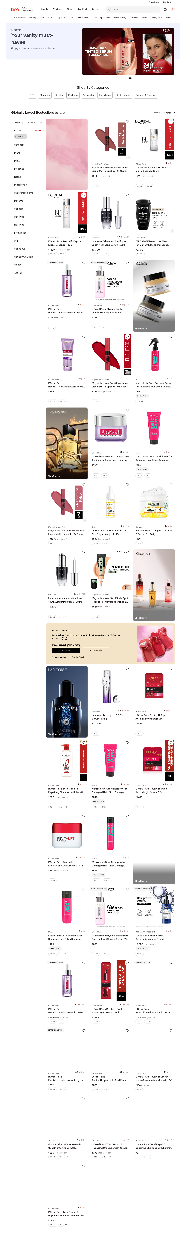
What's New (19, 18)
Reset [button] (38, 130)
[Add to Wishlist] (127, 121)
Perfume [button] (73, 95)
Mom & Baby (120, 18)
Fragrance (60, 18)
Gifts (168, 18)
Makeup (33, 18)
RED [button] (32, 95)
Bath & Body (82, 18)
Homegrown (156, 18)
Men (71, 18)
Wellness (134, 18)
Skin (42, 18)
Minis (144, 18)
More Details (96, 650)
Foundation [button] (105, 95)
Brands (44, 9)
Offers (69, 9)
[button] (26, 17)
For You (95, 9)
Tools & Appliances (101, 18)
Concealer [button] (88, 95)
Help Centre (167, 2)
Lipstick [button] (59, 95)
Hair (50, 18)
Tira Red (57, 9)
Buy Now (66, 650)
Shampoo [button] (45, 95)
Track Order (154, 2)
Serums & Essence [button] (146, 95)
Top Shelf (82, 9)
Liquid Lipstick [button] (123, 95)
